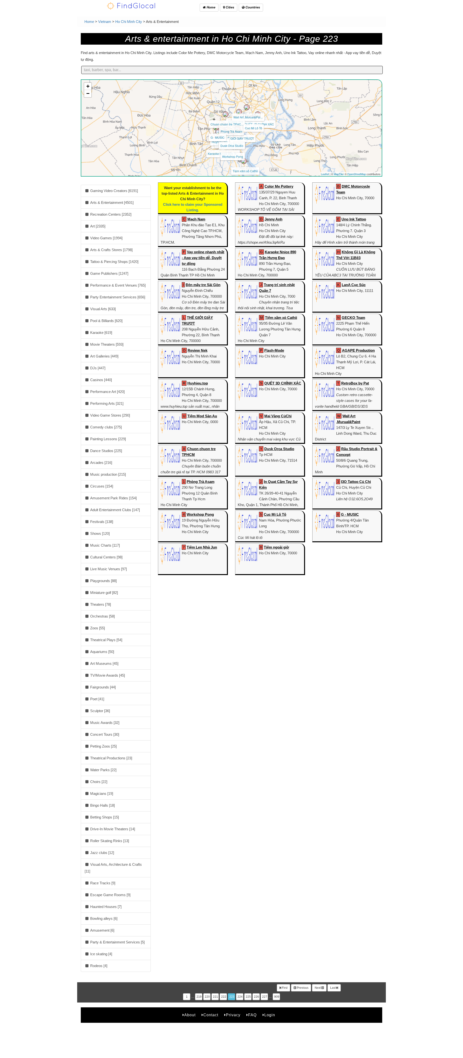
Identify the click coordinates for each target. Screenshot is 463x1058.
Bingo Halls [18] (102, 805)
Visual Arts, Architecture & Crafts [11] (113, 867)
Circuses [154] (101, 486)
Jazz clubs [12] (101, 853)
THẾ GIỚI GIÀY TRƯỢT (239, 138)
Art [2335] (97, 226)
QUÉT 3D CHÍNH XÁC (282, 383)
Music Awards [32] (104, 723)
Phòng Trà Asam (231, 131)
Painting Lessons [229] (107, 439)
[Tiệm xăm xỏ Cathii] (244, 161)
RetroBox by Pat (355, 383)
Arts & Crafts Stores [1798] (111, 250)
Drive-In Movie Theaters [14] (112, 829)
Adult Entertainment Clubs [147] (114, 510)
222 (223, 996)
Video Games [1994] (106, 238)
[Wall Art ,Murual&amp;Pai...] (247, 107)
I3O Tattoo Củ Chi (356, 482)
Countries (252, 7)
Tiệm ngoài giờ (276, 547)
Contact (210, 1015)
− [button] (87, 93)
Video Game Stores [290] (109, 415)
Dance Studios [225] (105, 451)
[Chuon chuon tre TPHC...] (225, 114)
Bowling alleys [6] (103, 918)
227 (264, 996)
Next (318, 987)
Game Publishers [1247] (108, 273)
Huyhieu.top (197, 383)
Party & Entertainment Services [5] (117, 942)
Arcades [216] (100, 462)
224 (240, 996)
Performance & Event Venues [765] (117, 285)
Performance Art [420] (107, 392)
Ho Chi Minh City (128, 22)
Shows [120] (99, 533)
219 (199, 996)
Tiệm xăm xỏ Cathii (245, 171)
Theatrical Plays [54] (105, 640)
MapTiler (339, 174)
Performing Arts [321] (106, 403)
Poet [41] (96, 699)
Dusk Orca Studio (231, 146)
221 (215, 996)
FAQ (252, 1015)
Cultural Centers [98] (106, 557)
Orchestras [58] (102, 616)
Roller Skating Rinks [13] (109, 841)
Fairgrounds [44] (102, 687)
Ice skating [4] (100, 954)
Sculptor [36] (99, 711)
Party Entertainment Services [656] (117, 297)
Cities (229, 7)
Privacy (233, 1015)
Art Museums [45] (103, 663)
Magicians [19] (101, 793)
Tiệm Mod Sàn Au (202, 416)
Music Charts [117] (104, 545)
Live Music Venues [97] (108, 569)
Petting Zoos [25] (103, 746)
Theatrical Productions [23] (110, 758)
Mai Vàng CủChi (278, 416)
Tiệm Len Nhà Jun (202, 547)
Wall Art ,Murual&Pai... (248, 117)
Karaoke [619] (100, 332)
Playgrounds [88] (103, 581)
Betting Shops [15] (104, 817)
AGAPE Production (358, 350)
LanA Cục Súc (354, 285)
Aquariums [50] (101, 652)
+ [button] (87, 86)
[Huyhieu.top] (218, 132)
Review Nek (197, 350)
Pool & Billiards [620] (106, 321)
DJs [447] (97, 368)
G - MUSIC (218, 137)
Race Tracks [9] (102, 883)
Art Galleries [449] (103, 356)
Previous (302, 987)
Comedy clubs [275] (105, 427)
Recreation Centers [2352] (110, 214)
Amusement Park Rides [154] (113, 498)
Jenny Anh (273, 219)
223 (231, 996)
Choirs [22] (98, 782)
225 (248, 996)
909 (276, 996)
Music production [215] (107, 474)
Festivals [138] (101, 522)
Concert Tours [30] (104, 734)
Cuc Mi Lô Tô (253, 128)
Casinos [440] (100, 380)
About (190, 1015)
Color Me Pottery (279, 186)
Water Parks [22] (102, 770)
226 (256, 996)
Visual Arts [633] (102, 309)
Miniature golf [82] (103, 593)
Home (210, 7)
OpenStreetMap (356, 174)
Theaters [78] (100, 604)
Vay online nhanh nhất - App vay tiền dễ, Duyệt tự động (203, 258)
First (284, 987)
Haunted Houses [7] (105, 907)
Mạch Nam (196, 219)
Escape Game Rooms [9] (109, 895)
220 (207, 996)
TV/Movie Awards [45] (107, 675)
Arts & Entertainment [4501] (111, 202)
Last (333, 987)
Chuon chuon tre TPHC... (227, 124)
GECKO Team (353, 318)
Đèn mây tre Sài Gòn (203, 285)
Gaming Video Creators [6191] (113, 191)
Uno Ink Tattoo (353, 219)
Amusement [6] (101, 930)
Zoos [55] (97, 628)
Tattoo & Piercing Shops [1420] (113, 262)
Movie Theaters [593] (106, 344)
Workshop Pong (232, 156)
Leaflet (325, 174)
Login (269, 1015)
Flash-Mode (274, 350)
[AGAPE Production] (239, 112)
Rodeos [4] (98, 966)
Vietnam (104, 22)
